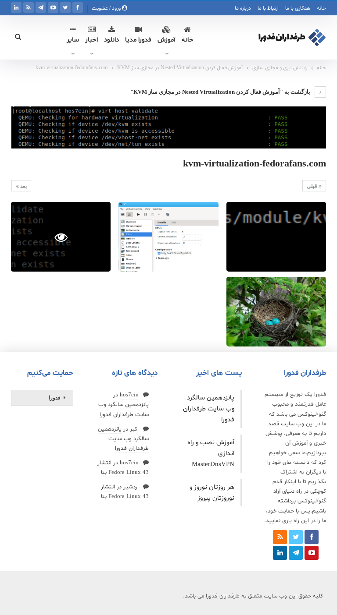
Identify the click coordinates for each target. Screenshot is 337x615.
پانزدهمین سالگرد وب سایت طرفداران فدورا (208, 408)
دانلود (111, 40)
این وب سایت (297, 424)
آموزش (167, 40)
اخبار (91, 40)
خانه (321, 8)
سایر (73, 40)
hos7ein (129, 395)
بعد (23, 186)
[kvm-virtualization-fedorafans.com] (276, 237)
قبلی (313, 186)
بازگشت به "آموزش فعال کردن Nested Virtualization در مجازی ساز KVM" (221, 91)
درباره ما (243, 8)
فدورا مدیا (138, 40)
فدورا (55, 398)
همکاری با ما (297, 8)
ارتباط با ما (268, 8)
